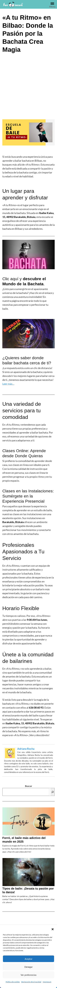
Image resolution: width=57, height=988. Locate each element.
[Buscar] (53, 792)
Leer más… (8, 383)
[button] (52, 929)
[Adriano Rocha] (10, 752)
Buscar (28, 786)
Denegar (28, 967)
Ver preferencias (29, 975)
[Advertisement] (28, 85)
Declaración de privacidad (31, 982)
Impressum (47, 982)
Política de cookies (13, 982)
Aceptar (28, 959)
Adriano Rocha (25, 748)
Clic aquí (10, 279)
